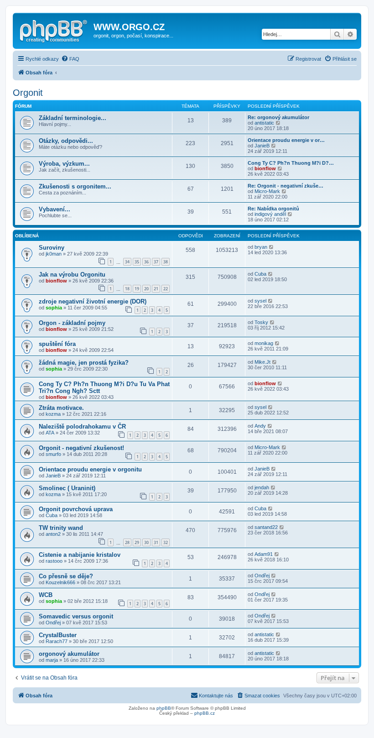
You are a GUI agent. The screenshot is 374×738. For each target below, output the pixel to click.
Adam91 (264, 554)
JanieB (262, 145)
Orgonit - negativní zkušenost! (81, 448)
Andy (260, 426)
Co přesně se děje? (66, 576)
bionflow (265, 168)
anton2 (53, 534)
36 (146, 262)
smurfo (53, 454)
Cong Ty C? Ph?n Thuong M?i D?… (291, 163)
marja (52, 660)
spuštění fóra (57, 343)
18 (127, 289)
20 (146, 289)
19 (137, 289)
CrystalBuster (58, 635)
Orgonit (28, 93)
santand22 (266, 527)
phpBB (163, 708)
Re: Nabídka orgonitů (273, 208)
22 (165, 289)
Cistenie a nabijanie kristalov (79, 554)
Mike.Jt (262, 362)
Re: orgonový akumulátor (278, 117)
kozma (53, 414)
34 (127, 262)
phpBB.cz (204, 713)
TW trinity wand (61, 527)
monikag (264, 343)
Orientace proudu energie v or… (286, 140)
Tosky (261, 322)
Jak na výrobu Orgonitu (72, 274)
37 (156, 262)
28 (127, 542)
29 (137, 542)
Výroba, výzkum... (64, 163)
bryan (261, 247)
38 (165, 262)
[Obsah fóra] (54, 29)
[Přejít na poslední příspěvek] (272, 247)
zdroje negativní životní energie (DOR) (92, 301)
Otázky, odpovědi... (66, 140)
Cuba (260, 274)
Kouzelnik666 (60, 582)
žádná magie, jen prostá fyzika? (84, 362)
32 (165, 542)
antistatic (264, 123)
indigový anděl (270, 214)
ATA (50, 432)
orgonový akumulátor (69, 653)
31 (156, 542)
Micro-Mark (267, 191)
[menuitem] (70, 58)
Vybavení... (54, 209)
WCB (45, 594)
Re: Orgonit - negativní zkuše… (285, 185)
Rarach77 (57, 641)
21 (156, 289)
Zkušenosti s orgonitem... (75, 186)
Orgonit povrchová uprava (76, 509)
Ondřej (262, 575)
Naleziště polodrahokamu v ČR (82, 426)
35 (137, 262)
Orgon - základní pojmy (72, 322)
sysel (260, 301)
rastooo (54, 561)
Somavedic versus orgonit (76, 616)
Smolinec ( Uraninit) (67, 488)
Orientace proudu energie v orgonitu (90, 469)
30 (146, 542)
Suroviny (51, 247)
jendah (262, 487)
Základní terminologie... (72, 118)
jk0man (54, 253)
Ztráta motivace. (61, 407)
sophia (54, 307)
